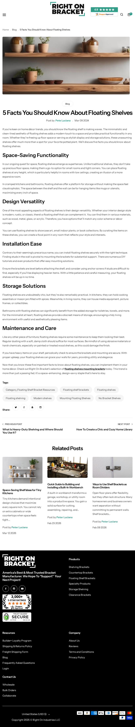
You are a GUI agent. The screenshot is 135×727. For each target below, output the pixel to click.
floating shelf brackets (76, 389)
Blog (14, 29)
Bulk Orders (9, 690)
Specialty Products (79, 583)
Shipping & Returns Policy (17, 646)
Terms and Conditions (81, 651)
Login (5, 668)
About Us (74, 640)
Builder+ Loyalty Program (16, 640)
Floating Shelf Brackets (82, 578)
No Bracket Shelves (110, 398)
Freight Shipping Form (15, 651)
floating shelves (106, 389)
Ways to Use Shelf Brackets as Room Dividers (110, 486)
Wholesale (8, 684)
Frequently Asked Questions (18, 662)
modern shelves (43, 398)
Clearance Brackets (80, 594)
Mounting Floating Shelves (75, 398)
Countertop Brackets (81, 572)
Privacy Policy (77, 657)
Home (5, 29)
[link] (16, 407)
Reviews (73, 646)
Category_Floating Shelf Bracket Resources (30, 389)
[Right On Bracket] (67, 9)
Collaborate (9, 695)
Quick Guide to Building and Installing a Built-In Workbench (65, 486)
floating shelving (15, 398)
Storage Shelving (78, 589)
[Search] (121, 14)
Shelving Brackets (79, 567)
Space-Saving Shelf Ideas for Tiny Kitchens (21, 491)
